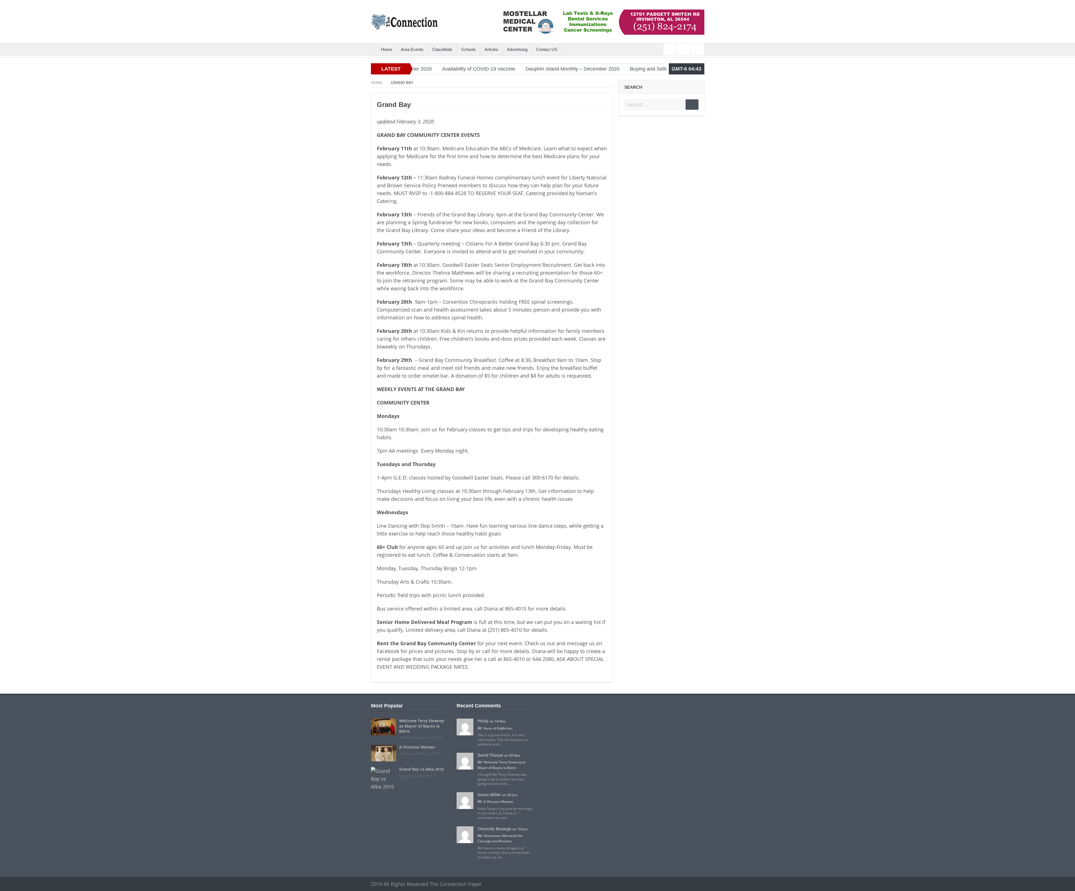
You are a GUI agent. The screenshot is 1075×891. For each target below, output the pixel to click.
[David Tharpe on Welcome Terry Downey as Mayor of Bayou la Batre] (465, 760)
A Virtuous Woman (417, 747)
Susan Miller (489, 794)
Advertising (517, 49)
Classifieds (442, 49)
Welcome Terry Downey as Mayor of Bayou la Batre (421, 725)
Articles (491, 49)
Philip (483, 721)
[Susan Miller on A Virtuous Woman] (465, 800)
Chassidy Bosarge (494, 828)
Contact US (546, 49)
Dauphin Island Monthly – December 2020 (536, 69)
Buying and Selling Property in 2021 (633, 69)
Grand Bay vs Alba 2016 (421, 769)
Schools (468, 49)
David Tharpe (490, 755)
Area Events (412, 49)
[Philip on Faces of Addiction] (465, 726)
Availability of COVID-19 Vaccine (441, 69)
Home (386, 49)
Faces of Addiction (497, 728)
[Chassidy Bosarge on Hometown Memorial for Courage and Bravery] (465, 834)
